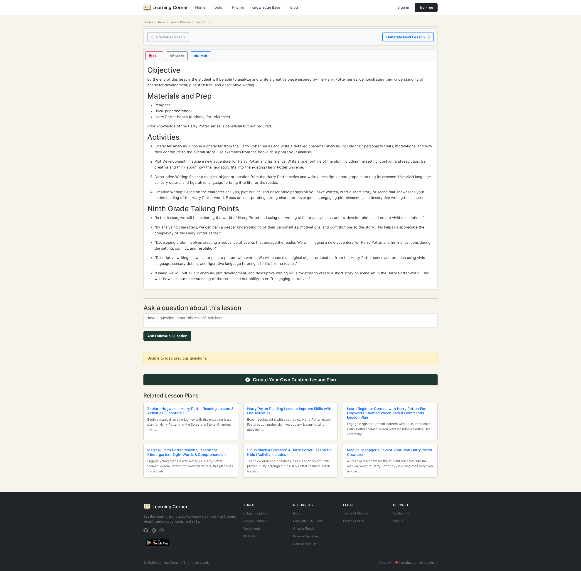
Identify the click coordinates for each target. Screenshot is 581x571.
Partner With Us (304, 544)
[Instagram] (162, 531)
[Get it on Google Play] (157, 542)
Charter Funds (303, 528)
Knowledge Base (305, 536)
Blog (294, 7)
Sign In (398, 521)
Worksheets (252, 528)
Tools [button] (217, 7)
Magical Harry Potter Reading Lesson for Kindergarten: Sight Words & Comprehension (186, 452)
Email (202, 56)
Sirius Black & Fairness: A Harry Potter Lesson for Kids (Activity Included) (289, 452)
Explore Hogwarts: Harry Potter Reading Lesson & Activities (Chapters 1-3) (190, 410)
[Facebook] (145, 531)
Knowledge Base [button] (265, 7)
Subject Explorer (255, 513)
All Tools (249, 536)
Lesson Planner (180, 22)
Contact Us (401, 513)
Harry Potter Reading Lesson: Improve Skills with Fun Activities (289, 410)
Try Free (426, 7)
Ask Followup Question (167, 336)
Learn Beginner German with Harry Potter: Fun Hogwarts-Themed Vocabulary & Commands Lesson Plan (386, 413)
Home (200, 7)
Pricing (238, 7)
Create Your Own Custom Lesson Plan (294, 379)
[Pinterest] (154, 531)
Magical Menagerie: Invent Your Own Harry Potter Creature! (389, 452)
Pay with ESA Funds (308, 521)
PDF (156, 56)
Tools (161, 22)
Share (179, 56)
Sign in (403, 7)
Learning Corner (170, 7)
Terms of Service (355, 513)
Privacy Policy (353, 521)
